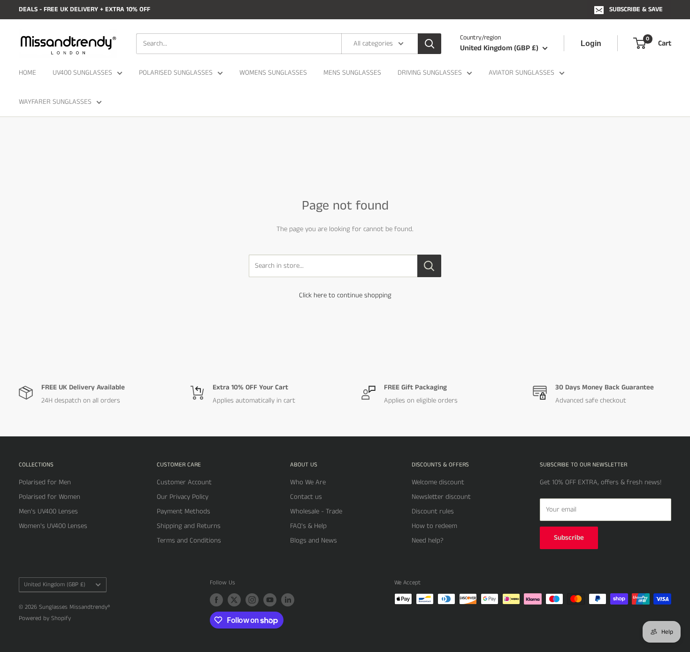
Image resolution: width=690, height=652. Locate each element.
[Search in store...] (429, 266)
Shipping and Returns (189, 526)
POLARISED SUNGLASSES (176, 73)
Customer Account (184, 482)
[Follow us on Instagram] (252, 599)
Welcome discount (438, 482)
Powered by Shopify (45, 618)
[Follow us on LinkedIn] (287, 599)
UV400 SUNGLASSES (82, 73)
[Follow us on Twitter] (234, 599)
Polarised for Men (45, 482)
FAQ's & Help (308, 526)
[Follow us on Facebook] (216, 599)
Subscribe (569, 538)
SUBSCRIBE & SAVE (636, 9)
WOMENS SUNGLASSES (273, 73)
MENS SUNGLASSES (352, 73)
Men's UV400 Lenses (48, 511)
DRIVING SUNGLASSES (430, 73)
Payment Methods (183, 511)
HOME (27, 73)
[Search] (429, 43)
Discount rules (433, 511)
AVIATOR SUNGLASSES (521, 73)
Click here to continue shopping (345, 295)
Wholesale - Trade (316, 511)
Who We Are (308, 482)
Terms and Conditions (189, 540)
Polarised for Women (49, 497)
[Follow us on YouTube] (269, 599)
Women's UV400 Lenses (53, 526)
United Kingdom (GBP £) (54, 584)
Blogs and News (313, 540)
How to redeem (434, 526)
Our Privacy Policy (182, 497)
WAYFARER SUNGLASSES (55, 102)
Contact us (306, 497)
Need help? (428, 540)
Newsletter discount (441, 497)
